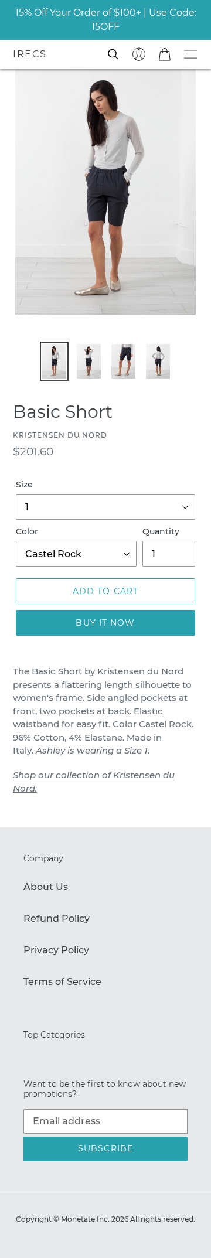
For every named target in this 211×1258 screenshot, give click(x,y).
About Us (45, 886)
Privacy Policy (56, 950)
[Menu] (190, 54)
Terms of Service (62, 981)
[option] (54, 361)
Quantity (160, 531)
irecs (30, 54)
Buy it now (105, 623)
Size (24, 484)
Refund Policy (56, 918)
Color (27, 531)
